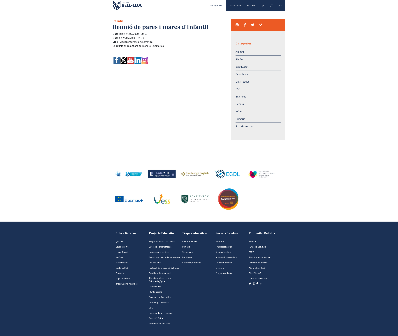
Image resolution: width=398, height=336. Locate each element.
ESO (238, 89)
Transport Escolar (224, 246)
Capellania (242, 74)
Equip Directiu (122, 246)
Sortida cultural (245, 126)
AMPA (239, 59)
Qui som (119, 241)
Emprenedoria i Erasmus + (161, 313)
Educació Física (156, 318)
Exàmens (241, 96)
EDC (151, 307)
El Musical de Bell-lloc (159, 323)
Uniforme (220, 267)
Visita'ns (251, 5)
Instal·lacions (122, 262)
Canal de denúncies (258, 278)
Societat (252, 241)
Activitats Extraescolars (226, 257)
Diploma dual (155, 286)
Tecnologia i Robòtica (159, 302)
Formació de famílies (258, 262)
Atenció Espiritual (257, 267)
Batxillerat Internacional (160, 273)
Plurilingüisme (155, 291)
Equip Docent (122, 252)
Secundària (187, 252)
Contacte (120, 273)
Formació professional (192, 262)
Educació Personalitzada (160, 246)
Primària (240, 119)
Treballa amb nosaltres (127, 283)
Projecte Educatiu (161, 233)
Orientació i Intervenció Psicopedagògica (160, 280)
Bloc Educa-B (255, 273)
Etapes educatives (195, 233)
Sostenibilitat (122, 267)
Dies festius (243, 81)
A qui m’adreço (123, 278)
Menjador (220, 241)
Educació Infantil (189, 241)
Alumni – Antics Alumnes (260, 257)
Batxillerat (242, 66)
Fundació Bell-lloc (257, 246)
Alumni (240, 51)
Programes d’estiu (224, 273)
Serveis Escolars (227, 233)
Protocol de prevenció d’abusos (164, 267)
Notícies (119, 257)
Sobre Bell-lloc (126, 233)
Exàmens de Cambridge (160, 297)
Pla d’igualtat (155, 262)
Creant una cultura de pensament (164, 257)
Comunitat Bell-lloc (262, 233)
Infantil (118, 21)
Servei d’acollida (223, 252)
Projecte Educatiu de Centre (162, 241)
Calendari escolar (224, 262)
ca (280, 5)
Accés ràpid (235, 5)
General (240, 104)
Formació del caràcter (159, 252)
